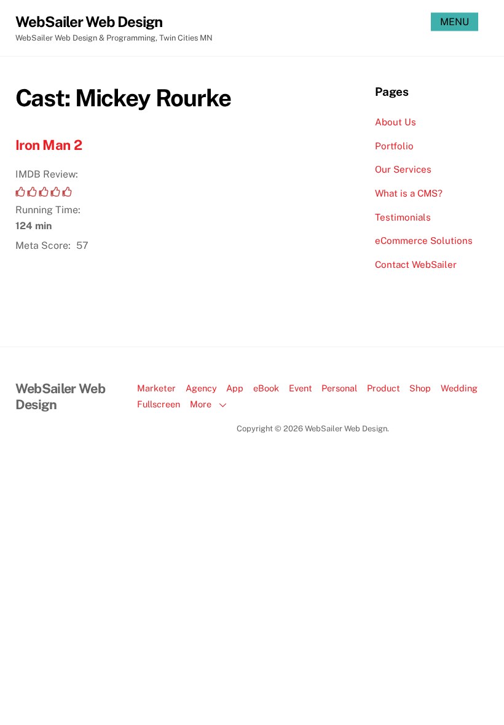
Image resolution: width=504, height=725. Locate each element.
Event (300, 388)
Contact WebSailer (416, 264)
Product (383, 388)
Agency (201, 388)
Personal (339, 388)
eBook (266, 388)
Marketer (156, 388)
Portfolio (394, 146)
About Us (395, 122)
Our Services (403, 169)
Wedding (459, 388)
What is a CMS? (409, 193)
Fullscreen (158, 404)
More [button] (200, 404)
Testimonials (403, 217)
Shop (420, 388)
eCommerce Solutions (424, 240)
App (234, 388)
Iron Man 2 (48, 145)
